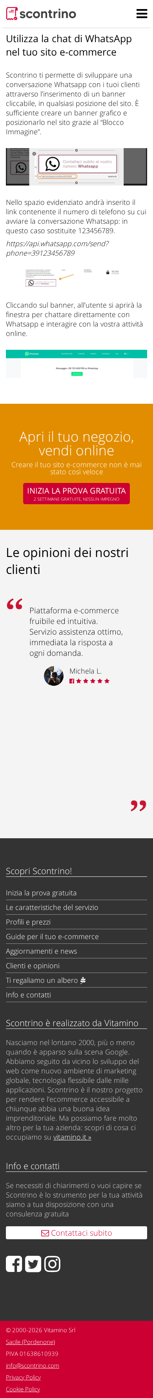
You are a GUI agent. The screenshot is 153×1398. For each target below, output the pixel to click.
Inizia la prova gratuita (41, 892)
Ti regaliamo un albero (43, 980)
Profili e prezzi (28, 921)
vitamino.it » (72, 1137)
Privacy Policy (23, 1377)
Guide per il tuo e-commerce (52, 936)
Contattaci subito (80, 1232)
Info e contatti (28, 994)
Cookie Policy (23, 1389)
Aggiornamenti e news (41, 951)
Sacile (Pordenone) (30, 1342)
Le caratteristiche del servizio (52, 907)
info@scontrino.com (32, 1365)
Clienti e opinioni (33, 965)
